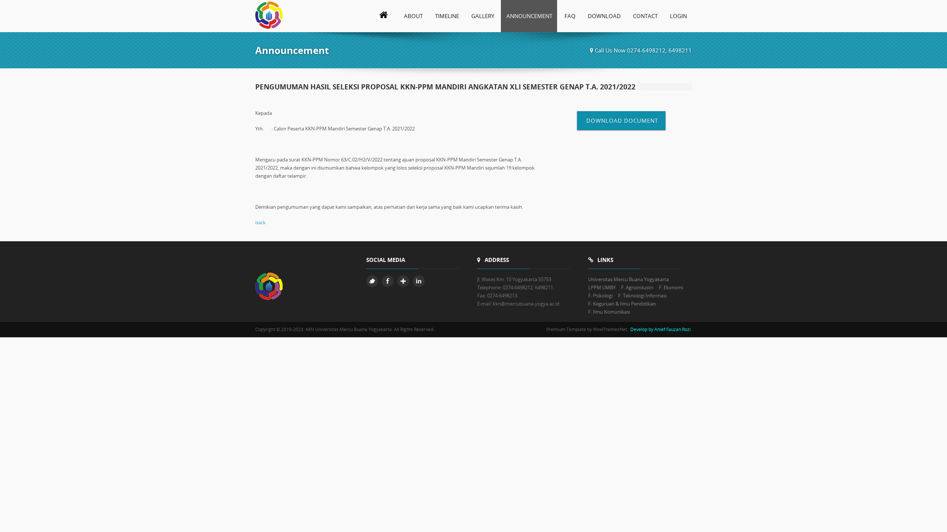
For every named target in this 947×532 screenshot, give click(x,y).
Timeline (447, 16)
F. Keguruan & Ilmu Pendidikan (622, 303)
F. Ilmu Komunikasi (609, 311)
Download (604, 16)
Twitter (372, 281)
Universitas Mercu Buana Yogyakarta (628, 279)
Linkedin (419, 281)
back (260, 222)
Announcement (529, 16)
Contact (645, 16)
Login (678, 16)
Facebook (388, 281)
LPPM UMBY (602, 287)
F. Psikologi (600, 295)
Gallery (482, 16)
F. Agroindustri (637, 287)
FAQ (570, 16)
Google (403, 281)
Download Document (621, 120)
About (413, 16)
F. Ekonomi (671, 287)
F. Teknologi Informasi (642, 295)
